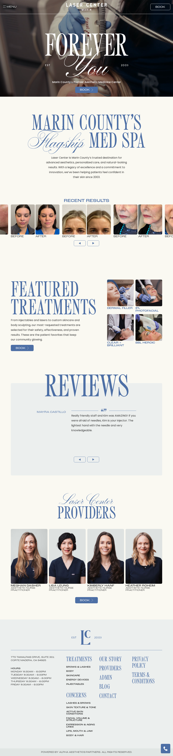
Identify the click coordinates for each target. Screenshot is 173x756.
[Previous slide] (80, 459)
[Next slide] (93, 243)
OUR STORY (110, 659)
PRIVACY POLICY (140, 662)
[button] (10, 6)
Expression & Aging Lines (80, 725)
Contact (107, 695)
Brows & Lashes (78, 667)
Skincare (73, 675)
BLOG (104, 686)
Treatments (79, 659)
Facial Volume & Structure (78, 719)
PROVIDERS (110, 668)
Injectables (75, 684)
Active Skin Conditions (74, 712)
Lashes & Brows (78, 703)
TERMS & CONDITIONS (143, 677)
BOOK (160, 7)
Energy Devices (77, 679)
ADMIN (105, 677)
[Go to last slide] (80, 243)
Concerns (76, 695)
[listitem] (35, 221)
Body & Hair (75, 735)
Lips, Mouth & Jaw (79, 731)
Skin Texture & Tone (81, 707)
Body (70, 671)
